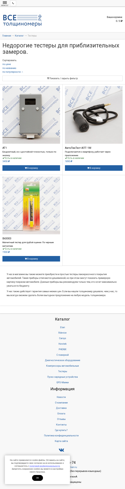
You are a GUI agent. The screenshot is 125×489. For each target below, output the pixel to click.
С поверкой (62, 355)
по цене (6, 64)
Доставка (61, 408)
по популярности (11, 72)
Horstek (63, 344)
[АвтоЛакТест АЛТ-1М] (94, 115)
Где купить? (61, 430)
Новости (61, 397)
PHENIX (62, 349)
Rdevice (62, 332)
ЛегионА (72, 476)
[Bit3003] (31, 205)
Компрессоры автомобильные (62, 366)
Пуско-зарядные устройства (62, 377)
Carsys (62, 338)
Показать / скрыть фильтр (63, 78)
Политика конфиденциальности (61, 435)
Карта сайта (61, 441)
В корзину (32, 168)
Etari (62, 327)
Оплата (61, 413)
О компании (61, 402)
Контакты (61, 424)
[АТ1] (31, 115)
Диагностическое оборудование (62, 360)
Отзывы (61, 419)
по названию (9, 68)
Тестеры (62, 371)
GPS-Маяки (62, 382)
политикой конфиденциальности (44, 466)
